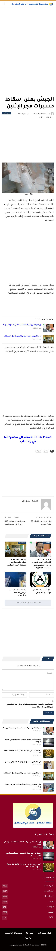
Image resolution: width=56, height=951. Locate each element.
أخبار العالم (49, 891)
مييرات (39, 451)
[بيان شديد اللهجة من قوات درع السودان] (40, 579)
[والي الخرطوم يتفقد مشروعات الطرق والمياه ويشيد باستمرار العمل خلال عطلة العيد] (48, 787)
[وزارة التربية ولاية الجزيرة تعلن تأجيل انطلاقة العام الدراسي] (48, 339)
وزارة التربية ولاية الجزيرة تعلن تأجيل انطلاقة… (22, 336)
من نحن (28, 938)
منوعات (50, 907)
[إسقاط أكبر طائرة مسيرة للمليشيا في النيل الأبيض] (48, 742)
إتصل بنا (30, 933)
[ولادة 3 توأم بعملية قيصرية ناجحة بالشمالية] (15, 579)
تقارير (51, 902)
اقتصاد (51, 912)
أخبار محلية (49, 886)
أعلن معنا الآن (44, 933)
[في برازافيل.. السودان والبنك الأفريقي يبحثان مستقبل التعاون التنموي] (48, 765)
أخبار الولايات (6, 113)
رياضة (51, 917)
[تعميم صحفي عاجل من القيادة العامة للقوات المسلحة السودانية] (48, 754)
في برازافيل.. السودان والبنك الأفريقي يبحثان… (22, 762)
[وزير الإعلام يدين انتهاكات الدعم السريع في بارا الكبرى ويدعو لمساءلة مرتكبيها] (48, 328)
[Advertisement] (34, 27)
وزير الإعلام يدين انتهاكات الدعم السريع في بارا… (21, 325)
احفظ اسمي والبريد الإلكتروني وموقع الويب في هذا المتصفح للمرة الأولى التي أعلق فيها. (30, 706)
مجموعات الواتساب (13, 933)
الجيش (46, 451)
